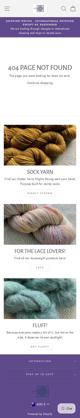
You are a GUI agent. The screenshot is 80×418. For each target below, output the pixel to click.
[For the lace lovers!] (40, 224)
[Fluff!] (40, 298)
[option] (40, 27)
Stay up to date (40, 374)
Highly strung (40, 193)
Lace (40, 267)
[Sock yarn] (40, 145)
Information (40, 361)
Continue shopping (40, 83)
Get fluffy (40, 346)
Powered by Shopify (40, 414)
